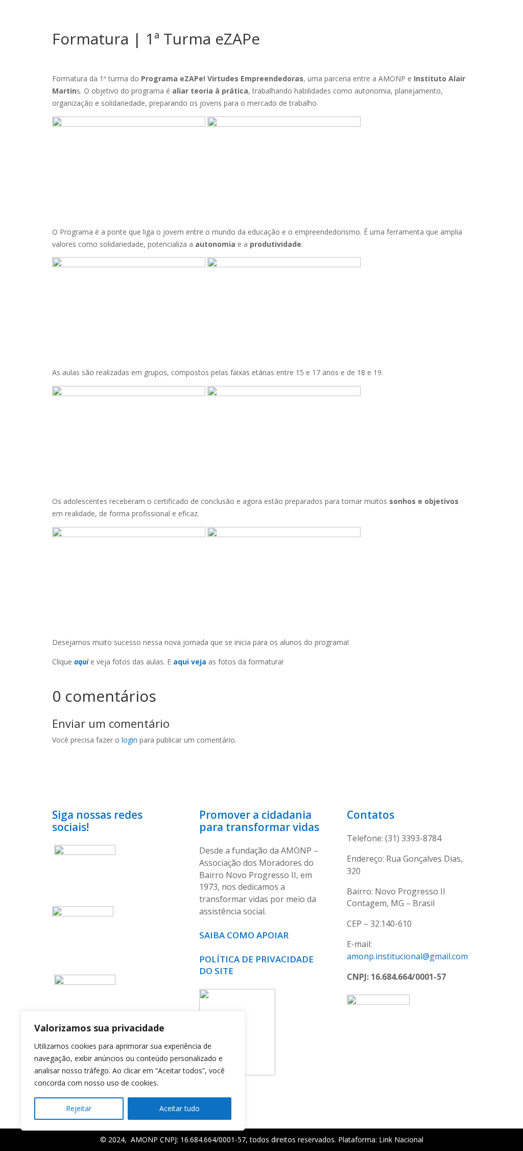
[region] (132, 1071)
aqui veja (189, 661)
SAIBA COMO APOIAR (245, 935)
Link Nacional (401, 1139)
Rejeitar (78, 1108)
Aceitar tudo (179, 1108)
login (129, 740)
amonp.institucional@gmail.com (407, 956)
